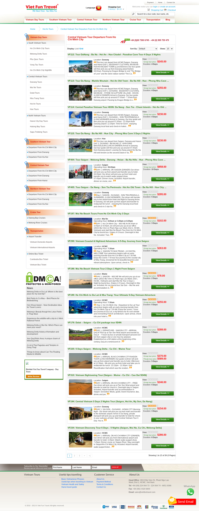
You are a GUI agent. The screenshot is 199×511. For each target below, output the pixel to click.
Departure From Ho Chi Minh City (42, 147)
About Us (100, 479)
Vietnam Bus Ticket (38, 265)
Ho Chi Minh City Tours (39, 48)
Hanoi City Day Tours (39, 121)
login (155, 7)
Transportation (153, 20)
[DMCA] (43, 284)
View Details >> (162, 72)
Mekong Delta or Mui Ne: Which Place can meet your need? (44, 326)
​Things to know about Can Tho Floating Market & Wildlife (43, 353)
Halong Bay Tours (37, 126)
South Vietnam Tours (37, 43)
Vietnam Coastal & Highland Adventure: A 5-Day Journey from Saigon (112, 241)
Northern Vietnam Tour (114, 20)
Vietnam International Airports (42, 247)
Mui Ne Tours (35, 87)
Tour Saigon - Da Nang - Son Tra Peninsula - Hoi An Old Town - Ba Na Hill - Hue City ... (121, 187)
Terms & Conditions (105, 484)
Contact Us (171, 2)
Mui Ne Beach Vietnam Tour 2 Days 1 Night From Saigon (105, 268)
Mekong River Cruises (37, 223)
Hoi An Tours (48, 29)
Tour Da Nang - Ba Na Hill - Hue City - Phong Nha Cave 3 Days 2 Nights (112, 133)
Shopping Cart (156, 10)
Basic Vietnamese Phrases (72, 479)
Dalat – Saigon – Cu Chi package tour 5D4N (98, 322)
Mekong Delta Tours (38, 54)
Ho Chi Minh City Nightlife (41, 70)
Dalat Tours (35, 93)
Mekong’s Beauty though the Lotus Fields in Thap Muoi (44, 313)
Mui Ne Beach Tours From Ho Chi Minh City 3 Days (102, 213)
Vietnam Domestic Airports (41, 242)
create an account (167, 7)
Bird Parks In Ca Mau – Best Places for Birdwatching (43, 299)
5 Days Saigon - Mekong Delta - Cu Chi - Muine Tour (103, 349)
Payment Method (104, 482)
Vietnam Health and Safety (72, 484)
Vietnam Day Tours (35, 20)
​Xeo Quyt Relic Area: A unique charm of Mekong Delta (43, 339)
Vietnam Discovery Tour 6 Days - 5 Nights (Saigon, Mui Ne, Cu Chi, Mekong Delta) (119, 427)
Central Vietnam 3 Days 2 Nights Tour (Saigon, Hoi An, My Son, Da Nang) (114, 401)
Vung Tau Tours (36, 65)
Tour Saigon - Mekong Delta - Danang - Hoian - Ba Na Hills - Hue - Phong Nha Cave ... (121, 159)
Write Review (33, 376)
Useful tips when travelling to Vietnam (77, 482)
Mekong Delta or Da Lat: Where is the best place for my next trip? (44, 293)
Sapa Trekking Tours (38, 132)
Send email (185, 501)
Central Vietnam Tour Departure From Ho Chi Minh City (84, 29)
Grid (81, 49)
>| (89, 456)
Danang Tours (36, 82)
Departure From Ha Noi (38, 157)
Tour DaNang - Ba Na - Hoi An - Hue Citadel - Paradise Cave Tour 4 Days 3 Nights (118, 54)
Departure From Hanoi (37, 180)
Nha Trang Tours (37, 98)
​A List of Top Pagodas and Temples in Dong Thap (42, 346)
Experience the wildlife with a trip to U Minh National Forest (45, 319)
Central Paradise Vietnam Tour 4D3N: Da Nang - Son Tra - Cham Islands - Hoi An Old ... (121, 107)
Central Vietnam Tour (87, 20)
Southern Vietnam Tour (60, 20)
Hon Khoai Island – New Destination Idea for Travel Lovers (44, 306)
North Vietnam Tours (37, 116)
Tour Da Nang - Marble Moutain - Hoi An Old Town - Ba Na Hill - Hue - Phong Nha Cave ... (122, 81)
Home (160, 2)
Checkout (171, 10)
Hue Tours (34, 109)
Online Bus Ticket (35, 254)
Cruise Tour (135, 20)
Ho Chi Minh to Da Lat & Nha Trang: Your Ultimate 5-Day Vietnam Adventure (115, 295)
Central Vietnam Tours (37, 76)
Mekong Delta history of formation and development (43, 333)
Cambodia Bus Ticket (39, 259)
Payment (150, 2)
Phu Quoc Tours (37, 59)
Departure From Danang (38, 152)
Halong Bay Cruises (36, 218)
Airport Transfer (35, 236)
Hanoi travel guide (69, 487)
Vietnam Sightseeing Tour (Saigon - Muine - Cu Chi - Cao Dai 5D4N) (111, 375)
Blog (168, 20)
